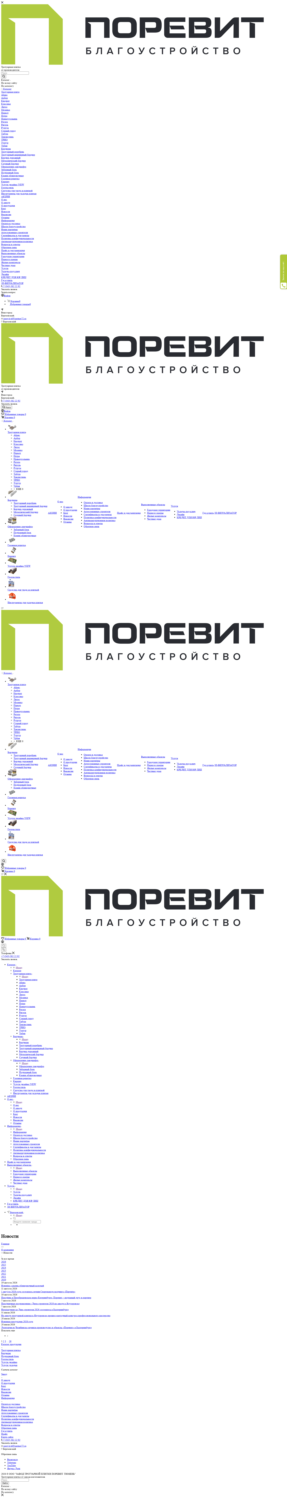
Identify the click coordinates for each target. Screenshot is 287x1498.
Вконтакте (12, 1459)
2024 (3, 1267)
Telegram (11, 1462)
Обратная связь (9, 1428)
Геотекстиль (7, 1359)
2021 (3, 1276)
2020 (3, 1279)
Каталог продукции (11, 1344)
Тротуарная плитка (11, 1350)
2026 (3, 1261)
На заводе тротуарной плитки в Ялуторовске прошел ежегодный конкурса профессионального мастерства (55, 1315)
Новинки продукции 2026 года (17, 1321)
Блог (3, 1386)
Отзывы (5, 1395)
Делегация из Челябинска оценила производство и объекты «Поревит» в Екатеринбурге (46, 1327)
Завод (4, 1374)
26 (10, 1341)
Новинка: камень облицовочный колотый (22, 1285)
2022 (3, 1273)
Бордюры (24, 1042)
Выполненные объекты (25, 1171)
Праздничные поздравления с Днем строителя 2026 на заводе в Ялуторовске (40, 1303)
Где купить (6, 1431)
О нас (16, 1105)
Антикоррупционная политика (17, 1422)
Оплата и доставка (10, 1404)
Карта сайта (7, 1437)
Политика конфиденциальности (17, 1419)
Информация (19, 1132)
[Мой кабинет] (2, 864)
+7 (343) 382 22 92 (11, 286)
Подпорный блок (10, 1356)
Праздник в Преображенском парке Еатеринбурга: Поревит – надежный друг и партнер (46, 1297)
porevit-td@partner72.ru (14, 318)
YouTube (11, 1465)
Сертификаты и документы (15, 1416)
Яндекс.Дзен (13, 1468)
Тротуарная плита (28, 979)
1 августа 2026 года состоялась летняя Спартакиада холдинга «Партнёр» (38, 1291)
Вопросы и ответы (10, 1425)
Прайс (4, 1434)
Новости (5, 1389)
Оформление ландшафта (31, 1066)
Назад (19, 967)
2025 (3, 1264)
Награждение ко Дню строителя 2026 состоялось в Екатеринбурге (35, 1309)
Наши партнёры (9, 1410)
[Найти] (3, 76)
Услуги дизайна (9, 1362)
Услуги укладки (9, 1365)
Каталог (17, 970)
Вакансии (6, 1392)
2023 (3, 1270)
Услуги (16, 1191)
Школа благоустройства (13, 1407)
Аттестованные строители (14, 1413)
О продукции (8, 1383)
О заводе (5, 1380)
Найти (5, 1483)
